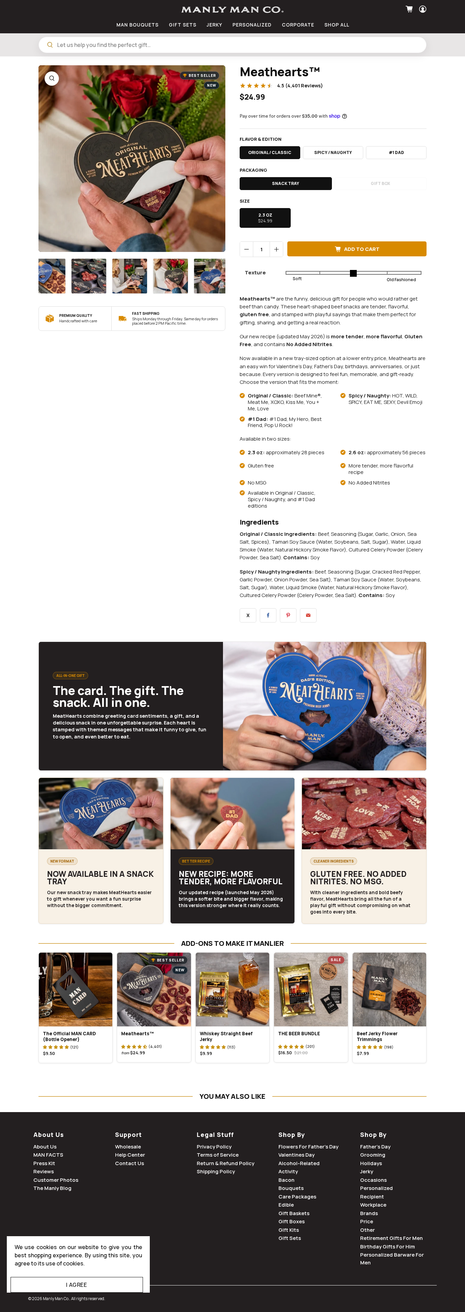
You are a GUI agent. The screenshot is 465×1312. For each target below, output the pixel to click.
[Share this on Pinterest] (288, 615)
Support (128, 1134)
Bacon (286, 1179)
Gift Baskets (293, 1213)
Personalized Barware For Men (392, 1258)
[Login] (422, 9)
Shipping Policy (216, 1171)
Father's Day (375, 1146)
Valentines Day (296, 1154)
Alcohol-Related (299, 1163)
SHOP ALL (336, 24)
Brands (369, 1213)
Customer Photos (55, 1179)
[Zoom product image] (52, 78)
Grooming (372, 1154)
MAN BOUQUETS (137, 24)
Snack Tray (285, 183)
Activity (288, 1171)
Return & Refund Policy (225, 1163)
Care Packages (297, 1196)
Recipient (372, 1196)
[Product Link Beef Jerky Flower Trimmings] (389, 989)
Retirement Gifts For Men (391, 1238)
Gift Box (380, 183)
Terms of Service (218, 1154)
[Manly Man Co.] (232, 9)
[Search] (50, 44)
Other (367, 1229)
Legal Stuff (215, 1134)
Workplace (373, 1204)
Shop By (291, 1134)
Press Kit (44, 1163)
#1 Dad (396, 152)
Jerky (366, 1171)
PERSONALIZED (252, 24)
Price (366, 1221)
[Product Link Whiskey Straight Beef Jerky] (232, 989)
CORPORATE (298, 24)
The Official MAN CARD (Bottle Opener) (69, 1036)
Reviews (43, 1171)
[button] (56, 1047)
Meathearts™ (137, 1033)
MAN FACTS (48, 1154)
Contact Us (129, 1163)
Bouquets (291, 1188)
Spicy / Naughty (333, 152)
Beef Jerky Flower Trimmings (377, 1036)
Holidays (371, 1163)
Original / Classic (269, 152)
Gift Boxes (291, 1221)
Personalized (376, 1188)
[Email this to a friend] (308, 615)
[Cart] (410, 9)
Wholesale (128, 1146)
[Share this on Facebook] (268, 615)
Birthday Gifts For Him (387, 1246)
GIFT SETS (182, 24)
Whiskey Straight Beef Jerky (226, 1036)
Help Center (130, 1154)
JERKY (214, 24)
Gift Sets (289, 1238)
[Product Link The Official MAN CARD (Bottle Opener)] (75, 989)
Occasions (373, 1179)
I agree (76, 1285)
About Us (48, 1134)
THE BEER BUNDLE (299, 1033)
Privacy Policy (214, 1146)
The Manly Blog (52, 1188)
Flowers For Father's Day (308, 1146)
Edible (286, 1204)
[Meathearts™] (131, 158)
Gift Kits (288, 1229)
